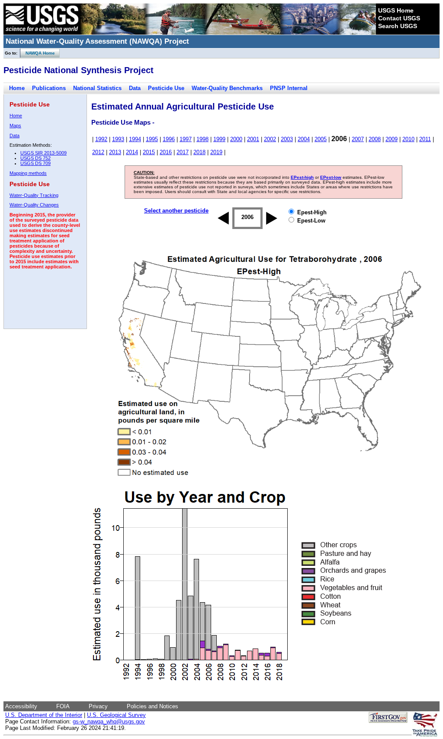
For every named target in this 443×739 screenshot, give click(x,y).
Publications (49, 88)
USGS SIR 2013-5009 (43, 152)
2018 (199, 152)
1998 (202, 139)
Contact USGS (399, 18)
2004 (304, 139)
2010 (408, 139)
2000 (236, 139)
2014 (132, 152)
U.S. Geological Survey (116, 715)
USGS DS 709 (35, 163)
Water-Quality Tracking (34, 195)
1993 (118, 139)
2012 (98, 152)
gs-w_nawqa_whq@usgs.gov (109, 721)
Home (17, 88)
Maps (15, 125)
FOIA (63, 706)
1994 (135, 139)
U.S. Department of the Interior (43, 715)
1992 (101, 139)
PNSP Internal (289, 88)
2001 (253, 139)
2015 (149, 152)
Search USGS (397, 26)
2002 (270, 139)
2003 (287, 139)
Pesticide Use (166, 88)
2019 (216, 152)
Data (135, 88)
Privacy (98, 706)
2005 (321, 139)
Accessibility (21, 706)
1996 (169, 139)
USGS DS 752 (35, 158)
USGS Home (396, 10)
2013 (115, 152)
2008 (375, 139)
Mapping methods (28, 173)
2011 (425, 139)
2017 (183, 152)
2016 (166, 152)
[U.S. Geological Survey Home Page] (41, 32)
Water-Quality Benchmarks (227, 88)
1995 (152, 139)
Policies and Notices (152, 706)
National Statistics (97, 88)
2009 (391, 139)
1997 (186, 139)
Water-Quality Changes (34, 204)
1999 (219, 139)
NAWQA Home (37, 53)
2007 (358, 139)
